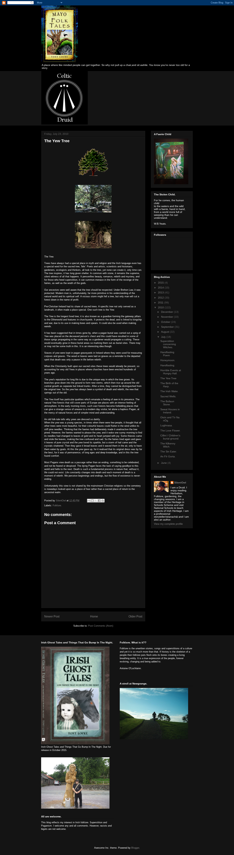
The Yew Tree (168, 378)
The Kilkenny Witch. (167, 445)
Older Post (135, 616)
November (167, 316)
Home (94, 616)
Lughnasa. (166, 425)
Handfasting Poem (167, 354)
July (163, 336)
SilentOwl (180, 482)
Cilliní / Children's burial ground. (170, 437)
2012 (161, 297)
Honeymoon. (167, 360)
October (166, 321)
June (164, 462)
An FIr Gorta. (168, 456)
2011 (161, 302)
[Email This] (89, 500)
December (167, 311)
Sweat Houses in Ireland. (170, 411)
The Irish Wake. (169, 391)
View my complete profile (168, 523)
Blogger (135, 847)
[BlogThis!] (92, 500)
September (168, 326)
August (165, 331)
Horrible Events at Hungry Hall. (170, 372)
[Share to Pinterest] (103, 500)
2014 (161, 287)
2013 (161, 292)
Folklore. (57, 505)
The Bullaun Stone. (167, 403)
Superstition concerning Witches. (168, 344)
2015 (161, 282)
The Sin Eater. (168, 451)
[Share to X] (96, 500)
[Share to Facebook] (99, 500)
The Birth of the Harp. (169, 385)
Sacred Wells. (168, 396)
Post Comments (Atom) (100, 625)
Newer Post (51, 616)
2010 (161, 307)
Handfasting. (167, 365)
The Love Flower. (170, 430)
